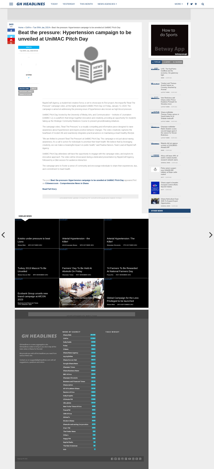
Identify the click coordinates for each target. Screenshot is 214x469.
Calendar (178, 62)
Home (20, 27)
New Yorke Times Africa (72, 406)
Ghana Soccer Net (70, 360)
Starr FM (66, 428)
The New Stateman (70, 446)
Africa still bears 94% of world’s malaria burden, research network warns (169, 158)
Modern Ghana (68, 421)
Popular (157, 62)
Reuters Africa (68, 392)
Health (34, 88)
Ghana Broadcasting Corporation (75, 424)
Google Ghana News (70, 363)
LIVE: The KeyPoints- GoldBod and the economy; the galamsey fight (169, 72)
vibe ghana (67, 403)
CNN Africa (67, 414)
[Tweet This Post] (11, 36)
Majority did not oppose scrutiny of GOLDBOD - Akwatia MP (169, 145)
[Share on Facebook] (11, 30)
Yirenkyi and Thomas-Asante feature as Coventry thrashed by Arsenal (169, 86)
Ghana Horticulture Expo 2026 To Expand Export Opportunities (169, 201)
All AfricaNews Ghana (71, 388)
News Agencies (106, 4)
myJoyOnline (68, 356)
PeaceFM (66, 410)
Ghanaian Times (69, 367)
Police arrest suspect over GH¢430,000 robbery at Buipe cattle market (169, 171)
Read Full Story (49, 189)
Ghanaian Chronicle (70, 378)
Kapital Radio (68, 442)
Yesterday (69, 4)
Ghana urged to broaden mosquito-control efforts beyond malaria (169, 185)
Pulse (65, 346)
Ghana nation (68, 385)
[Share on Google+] (11, 42)
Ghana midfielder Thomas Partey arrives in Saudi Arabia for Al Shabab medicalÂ (170, 115)
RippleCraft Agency (26, 91)
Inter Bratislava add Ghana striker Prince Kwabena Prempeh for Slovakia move (169, 101)
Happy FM (67, 439)
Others (65, 435)
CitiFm (28, 27)
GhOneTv (66, 417)
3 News (65, 349)
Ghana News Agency (70, 353)
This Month (86, 4)
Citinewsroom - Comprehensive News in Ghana (67, 183)
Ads (64, 449)
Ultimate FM (68, 399)
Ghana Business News (71, 371)
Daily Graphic (68, 396)
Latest (167, 62)
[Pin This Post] (11, 39)
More (178, 4)
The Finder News (69, 431)
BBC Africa (67, 374)
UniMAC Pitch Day (25, 94)
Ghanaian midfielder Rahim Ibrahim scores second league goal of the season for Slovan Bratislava (169, 131)
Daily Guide (67, 342)
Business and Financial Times (74, 381)
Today (54, 4)
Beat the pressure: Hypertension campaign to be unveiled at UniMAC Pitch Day (87, 180)
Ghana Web (67, 335)
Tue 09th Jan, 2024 (41, 27)
